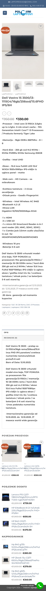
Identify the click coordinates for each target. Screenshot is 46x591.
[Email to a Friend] (18, 313)
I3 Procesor (35, 305)
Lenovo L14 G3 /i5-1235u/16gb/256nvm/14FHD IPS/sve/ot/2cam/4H (14, 468)
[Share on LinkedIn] (27, 313)
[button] (5, 13)
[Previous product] (9, 113)
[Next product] (4, 113)
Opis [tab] (6, 332)
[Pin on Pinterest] (23, 313)
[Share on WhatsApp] (4, 313)
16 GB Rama (21, 305)
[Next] (40, 51)
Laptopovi (7, 94)
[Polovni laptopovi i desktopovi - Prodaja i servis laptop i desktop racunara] (23, 12)
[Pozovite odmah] (39, 585)
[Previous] (6, 51)
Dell (28, 305)
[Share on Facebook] (9, 313)
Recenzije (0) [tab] (10, 338)
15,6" (13, 305)
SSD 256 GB (25, 307)
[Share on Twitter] (13, 313)
